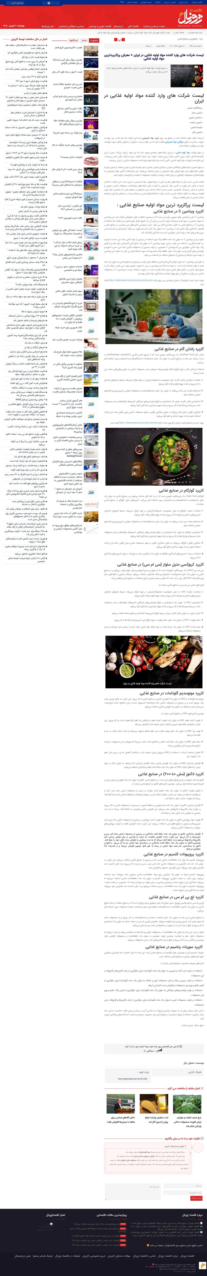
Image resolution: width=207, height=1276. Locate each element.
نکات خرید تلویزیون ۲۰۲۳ (70, 218)
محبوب (94, 40)
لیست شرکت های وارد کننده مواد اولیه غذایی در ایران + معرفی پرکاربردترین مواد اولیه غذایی (154, 57)
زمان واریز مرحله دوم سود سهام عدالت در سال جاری (25, 298)
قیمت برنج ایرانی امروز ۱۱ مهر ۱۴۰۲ (30, 81)
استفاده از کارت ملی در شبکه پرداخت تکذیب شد (26, 428)
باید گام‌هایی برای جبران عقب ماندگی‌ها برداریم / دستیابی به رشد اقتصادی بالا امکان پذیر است (25, 228)
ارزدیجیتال (118, 26)
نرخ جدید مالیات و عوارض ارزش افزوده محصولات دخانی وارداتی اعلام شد (187, 1122)
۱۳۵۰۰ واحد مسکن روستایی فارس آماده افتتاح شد (25, 264)
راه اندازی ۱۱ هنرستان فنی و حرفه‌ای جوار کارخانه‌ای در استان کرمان (28, 114)
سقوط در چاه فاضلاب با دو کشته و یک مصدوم (25, 465)
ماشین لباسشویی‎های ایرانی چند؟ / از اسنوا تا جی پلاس (67, 256)
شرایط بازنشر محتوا (43, 1256)
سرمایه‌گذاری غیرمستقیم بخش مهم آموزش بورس (67, 195)
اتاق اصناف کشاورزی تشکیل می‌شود (30, 554)
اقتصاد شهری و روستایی (100, 26)
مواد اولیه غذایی (183, 152)
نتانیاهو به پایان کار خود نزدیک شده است (27, 461)
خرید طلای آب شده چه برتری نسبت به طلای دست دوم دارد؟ (67, 514)
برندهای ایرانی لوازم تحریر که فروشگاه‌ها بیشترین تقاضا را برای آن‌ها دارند (98, 1230)
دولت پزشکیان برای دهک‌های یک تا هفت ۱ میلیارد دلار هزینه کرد (26, 252)
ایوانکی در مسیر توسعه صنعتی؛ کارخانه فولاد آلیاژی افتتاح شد (98, 1235)
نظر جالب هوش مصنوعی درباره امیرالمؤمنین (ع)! (26, 107)
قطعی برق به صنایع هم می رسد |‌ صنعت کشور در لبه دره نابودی (25, 436)
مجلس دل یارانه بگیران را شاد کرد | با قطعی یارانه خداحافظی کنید (26, 358)
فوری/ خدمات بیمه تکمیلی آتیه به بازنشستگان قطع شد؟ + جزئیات (25, 540)
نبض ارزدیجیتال (23, 1256)
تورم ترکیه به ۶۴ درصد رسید (33, 76)
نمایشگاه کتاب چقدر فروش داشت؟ (30, 284)
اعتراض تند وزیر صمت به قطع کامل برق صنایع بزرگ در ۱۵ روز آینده (25, 63)
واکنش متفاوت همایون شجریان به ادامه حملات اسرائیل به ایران (25, 129)
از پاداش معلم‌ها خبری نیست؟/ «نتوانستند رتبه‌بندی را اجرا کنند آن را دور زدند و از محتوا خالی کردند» (27, 145)
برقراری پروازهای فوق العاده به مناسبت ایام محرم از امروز (27, 485)
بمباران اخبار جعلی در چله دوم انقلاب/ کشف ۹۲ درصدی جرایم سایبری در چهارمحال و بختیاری (25, 99)
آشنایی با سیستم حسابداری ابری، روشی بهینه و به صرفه (69, 414)
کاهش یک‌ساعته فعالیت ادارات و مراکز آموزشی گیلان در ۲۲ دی (25, 365)
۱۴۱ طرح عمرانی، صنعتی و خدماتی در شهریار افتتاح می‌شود (26, 279)
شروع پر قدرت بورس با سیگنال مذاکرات (28, 388)
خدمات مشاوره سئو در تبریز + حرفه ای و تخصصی (68, 268)
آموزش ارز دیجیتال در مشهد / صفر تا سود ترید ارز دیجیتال (68, 490)
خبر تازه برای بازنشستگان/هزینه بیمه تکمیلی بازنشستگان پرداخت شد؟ (26, 337)
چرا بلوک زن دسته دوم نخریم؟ (67, 133)
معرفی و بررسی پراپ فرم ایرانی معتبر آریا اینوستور (67, 97)
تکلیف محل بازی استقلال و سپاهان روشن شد (25, 509)
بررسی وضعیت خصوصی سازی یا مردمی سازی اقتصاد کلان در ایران (67, 440)
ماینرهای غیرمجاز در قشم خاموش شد (29, 320)
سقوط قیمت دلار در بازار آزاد (33, 57)
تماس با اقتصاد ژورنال (144, 1256)
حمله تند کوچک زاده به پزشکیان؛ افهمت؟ (28, 165)
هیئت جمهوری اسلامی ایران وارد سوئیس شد (25, 233)
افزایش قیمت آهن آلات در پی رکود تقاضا (27, 383)
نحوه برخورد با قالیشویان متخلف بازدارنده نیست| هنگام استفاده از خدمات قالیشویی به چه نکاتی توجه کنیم (68, 479)
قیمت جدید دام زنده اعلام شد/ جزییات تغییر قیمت (26, 122)
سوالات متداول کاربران (119, 1256)
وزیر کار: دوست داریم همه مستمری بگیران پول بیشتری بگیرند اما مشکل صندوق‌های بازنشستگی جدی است (26, 516)
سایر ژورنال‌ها (48, 26)
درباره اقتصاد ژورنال (168, 1256)
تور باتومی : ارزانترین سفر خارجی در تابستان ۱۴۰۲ (70, 207)
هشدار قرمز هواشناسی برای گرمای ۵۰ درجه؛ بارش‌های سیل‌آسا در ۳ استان (26, 171)
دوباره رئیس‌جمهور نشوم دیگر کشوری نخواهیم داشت (25, 159)
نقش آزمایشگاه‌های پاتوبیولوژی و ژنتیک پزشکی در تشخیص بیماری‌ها (67, 428)
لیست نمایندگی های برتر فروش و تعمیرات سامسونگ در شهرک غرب (67, 233)
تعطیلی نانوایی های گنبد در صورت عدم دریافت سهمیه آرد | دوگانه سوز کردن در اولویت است (25, 413)
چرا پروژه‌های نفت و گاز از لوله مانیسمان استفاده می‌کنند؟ (99, 1223)
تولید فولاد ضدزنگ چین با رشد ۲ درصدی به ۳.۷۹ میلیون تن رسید (26, 87)
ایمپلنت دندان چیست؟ (71, 157)
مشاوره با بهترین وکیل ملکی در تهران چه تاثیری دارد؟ (67, 365)
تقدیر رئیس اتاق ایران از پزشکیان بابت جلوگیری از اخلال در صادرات (28, 503)
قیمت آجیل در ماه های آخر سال (67, 72)
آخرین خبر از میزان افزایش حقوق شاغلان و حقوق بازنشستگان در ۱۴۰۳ (26, 406)
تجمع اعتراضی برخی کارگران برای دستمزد (27, 351)
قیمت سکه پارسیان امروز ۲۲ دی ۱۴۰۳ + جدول (25, 153)
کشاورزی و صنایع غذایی (187, 39)
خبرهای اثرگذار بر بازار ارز (35, 347)
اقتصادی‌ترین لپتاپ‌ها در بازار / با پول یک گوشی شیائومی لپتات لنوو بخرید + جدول (25, 271)
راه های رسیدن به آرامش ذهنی (31, 211)
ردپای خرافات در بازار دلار (35, 343)
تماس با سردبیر (170, 2)
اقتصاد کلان (133, 26)
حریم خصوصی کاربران (93, 1256)
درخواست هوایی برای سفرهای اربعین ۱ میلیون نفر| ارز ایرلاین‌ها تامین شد (25, 193)
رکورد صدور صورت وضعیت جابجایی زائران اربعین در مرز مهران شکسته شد (27, 451)
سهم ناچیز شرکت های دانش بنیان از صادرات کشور (68, 292)
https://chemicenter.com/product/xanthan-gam (141, 423)
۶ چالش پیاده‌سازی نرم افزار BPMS (30, 399)
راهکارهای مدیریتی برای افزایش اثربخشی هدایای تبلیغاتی (67, 463)
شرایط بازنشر (132, 2)
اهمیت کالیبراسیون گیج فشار (68, 47)
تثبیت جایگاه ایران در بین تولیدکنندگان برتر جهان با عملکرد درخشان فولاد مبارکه (26, 373)
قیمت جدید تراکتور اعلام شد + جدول (29, 238)
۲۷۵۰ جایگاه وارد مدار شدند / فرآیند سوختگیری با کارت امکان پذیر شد (25, 533)
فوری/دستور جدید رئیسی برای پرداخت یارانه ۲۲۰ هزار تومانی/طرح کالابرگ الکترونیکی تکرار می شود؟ (26, 494)
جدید (84, 40)
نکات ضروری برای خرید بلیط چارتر (68, 329)
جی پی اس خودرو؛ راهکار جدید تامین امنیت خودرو (67, 85)
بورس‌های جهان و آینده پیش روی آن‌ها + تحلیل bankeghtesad (68, 452)
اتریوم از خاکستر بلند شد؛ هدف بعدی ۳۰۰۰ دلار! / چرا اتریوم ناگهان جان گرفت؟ (25, 244)
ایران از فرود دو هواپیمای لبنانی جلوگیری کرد (26, 52)
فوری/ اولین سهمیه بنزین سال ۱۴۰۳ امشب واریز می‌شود (24, 178)
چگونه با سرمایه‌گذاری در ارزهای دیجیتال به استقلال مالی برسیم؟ (67, 183)
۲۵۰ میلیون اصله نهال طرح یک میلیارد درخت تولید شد (67, 353)
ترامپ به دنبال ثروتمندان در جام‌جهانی (28, 479)
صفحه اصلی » (178, 32)
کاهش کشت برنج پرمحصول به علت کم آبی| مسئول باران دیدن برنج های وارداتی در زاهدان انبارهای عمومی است (26, 218)
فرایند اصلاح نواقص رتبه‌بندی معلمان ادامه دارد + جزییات (25, 71)
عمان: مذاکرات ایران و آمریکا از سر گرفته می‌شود (28, 443)
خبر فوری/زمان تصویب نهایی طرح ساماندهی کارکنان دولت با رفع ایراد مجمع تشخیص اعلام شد (26, 328)
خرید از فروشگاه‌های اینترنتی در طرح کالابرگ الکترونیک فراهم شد (67, 306)
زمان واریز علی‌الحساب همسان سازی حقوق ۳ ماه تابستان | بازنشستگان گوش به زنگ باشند (26, 525)
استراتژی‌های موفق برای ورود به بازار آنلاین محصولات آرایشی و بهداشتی (67, 529)
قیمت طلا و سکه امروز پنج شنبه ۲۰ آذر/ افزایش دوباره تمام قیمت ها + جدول (25, 186)
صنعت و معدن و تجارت (154, 26)
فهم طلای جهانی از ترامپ (34, 93)
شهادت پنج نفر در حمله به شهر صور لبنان (28, 378)
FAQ (122, 2)
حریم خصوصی (146, 2)
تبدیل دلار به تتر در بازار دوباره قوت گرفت (28, 470)
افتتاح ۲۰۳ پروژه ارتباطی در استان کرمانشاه (27, 316)
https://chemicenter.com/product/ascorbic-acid (130, 280)
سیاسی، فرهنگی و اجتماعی (71, 26)
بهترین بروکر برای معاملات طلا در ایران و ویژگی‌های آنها (68, 122)
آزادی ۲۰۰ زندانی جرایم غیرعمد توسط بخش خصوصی (26, 560)
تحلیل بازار (189, 1063)
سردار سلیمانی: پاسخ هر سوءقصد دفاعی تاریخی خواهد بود (24, 421)
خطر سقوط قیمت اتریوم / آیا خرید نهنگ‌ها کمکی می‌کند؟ (27, 306)
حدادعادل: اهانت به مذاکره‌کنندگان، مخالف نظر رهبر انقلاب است (25, 47)
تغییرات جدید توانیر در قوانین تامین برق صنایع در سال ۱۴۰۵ (98, 1240)
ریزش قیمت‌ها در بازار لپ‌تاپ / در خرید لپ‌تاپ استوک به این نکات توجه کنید (67, 246)
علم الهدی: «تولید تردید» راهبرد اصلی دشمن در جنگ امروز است (25, 291)
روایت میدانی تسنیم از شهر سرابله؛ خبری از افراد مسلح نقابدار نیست (25, 201)
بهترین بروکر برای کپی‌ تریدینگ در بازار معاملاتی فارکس (67, 61)
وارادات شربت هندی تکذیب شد (67, 339)
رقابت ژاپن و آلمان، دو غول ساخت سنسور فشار (69, 110)
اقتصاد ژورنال (197, 2)
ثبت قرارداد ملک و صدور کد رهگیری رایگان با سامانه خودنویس (69, 504)
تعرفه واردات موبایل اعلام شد (32, 207)
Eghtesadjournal (179, 1271)
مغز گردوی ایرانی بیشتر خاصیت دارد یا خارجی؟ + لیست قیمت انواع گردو (67, 404)
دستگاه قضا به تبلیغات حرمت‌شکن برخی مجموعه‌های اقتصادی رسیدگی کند (28, 394)
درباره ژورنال (184, 2)
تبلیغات (158, 2)
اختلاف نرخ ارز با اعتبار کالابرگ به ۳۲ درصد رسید (25, 474)
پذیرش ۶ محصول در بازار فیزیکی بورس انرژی (26, 257)
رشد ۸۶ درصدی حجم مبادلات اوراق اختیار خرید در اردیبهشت (25, 137)
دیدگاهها (74, 40)
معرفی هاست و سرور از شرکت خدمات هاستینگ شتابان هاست (67, 390)
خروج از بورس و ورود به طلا (33, 311)
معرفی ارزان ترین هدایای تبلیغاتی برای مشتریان (70, 280)
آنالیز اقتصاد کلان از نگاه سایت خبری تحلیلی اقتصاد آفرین (68, 377)
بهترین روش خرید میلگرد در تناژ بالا (67, 146)
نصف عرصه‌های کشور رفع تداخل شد (29, 456)
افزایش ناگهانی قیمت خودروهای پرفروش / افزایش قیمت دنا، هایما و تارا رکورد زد (67, 319)
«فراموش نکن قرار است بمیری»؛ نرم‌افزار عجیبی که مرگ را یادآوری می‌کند (25, 548)
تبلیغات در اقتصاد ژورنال (67, 1256)
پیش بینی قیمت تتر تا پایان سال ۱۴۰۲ (67, 170)
